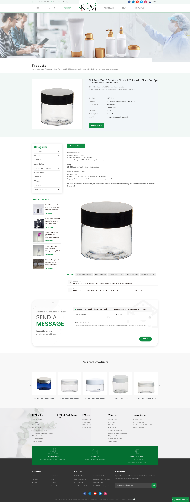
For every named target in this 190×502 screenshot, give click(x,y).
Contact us (139, 8)
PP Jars (37, 181)
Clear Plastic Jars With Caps (101, 479)
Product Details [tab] (76, 146)
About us (52, 8)
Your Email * (120, 315)
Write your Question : (82, 323)
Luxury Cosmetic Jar (99, 476)
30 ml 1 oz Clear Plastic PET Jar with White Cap (95, 399)
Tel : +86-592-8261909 (42, 2)
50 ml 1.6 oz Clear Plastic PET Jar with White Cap (120, 399)
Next (160, 386)
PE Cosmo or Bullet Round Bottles (117, 433)
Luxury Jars (38, 177)
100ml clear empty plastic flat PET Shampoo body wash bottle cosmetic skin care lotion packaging (52, 234)
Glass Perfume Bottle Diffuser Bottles (143, 425)
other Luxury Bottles (138, 428)
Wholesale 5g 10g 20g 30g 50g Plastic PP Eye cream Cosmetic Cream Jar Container (52, 262)
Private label (109, 8)
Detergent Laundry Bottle (115, 439)
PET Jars (41, 69)
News (124, 8)
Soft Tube (37, 185)
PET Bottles (38, 151)
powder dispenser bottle (81, 486)
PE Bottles (37, 160)
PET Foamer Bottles (37, 439)
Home (38, 8)
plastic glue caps (79, 476)
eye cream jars (100, 274)
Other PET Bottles (37, 441)
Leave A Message (182, 500)
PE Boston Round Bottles (115, 430)
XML (116, 499)
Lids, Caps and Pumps (42, 168)
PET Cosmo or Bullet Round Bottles (42, 433)
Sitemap (53, 483)
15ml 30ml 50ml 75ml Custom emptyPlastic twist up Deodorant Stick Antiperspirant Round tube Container (53, 207)
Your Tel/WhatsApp (82, 315)
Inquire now (95, 126)
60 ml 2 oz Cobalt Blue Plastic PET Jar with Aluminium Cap (44, 399)
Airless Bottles (39, 172)
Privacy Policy (55, 486)
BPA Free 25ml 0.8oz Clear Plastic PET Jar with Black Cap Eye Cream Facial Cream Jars (115, 309)
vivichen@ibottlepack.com (97, 460)
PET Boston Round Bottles (39, 430)
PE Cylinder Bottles (113, 436)
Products (68, 8)
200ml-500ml (36, 425)
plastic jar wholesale (84, 274)
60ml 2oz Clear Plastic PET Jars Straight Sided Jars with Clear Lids (69, 399)
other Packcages (40, 189)
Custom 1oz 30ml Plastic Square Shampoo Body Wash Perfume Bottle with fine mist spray (52, 248)
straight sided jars (147, 274)
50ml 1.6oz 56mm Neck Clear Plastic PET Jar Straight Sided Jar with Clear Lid (146, 399)
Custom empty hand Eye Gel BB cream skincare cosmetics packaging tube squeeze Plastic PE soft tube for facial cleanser (53, 221)
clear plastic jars (132, 274)
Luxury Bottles (39, 164)
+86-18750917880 (140, 462)
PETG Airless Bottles (138, 422)
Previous (30, 386)
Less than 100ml (37, 419)
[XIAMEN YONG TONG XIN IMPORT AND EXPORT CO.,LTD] (88, 5)
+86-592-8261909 (138, 460)
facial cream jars (116, 274)
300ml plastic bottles (80, 479)
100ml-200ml (36, 422)
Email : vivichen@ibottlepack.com (63, 2)
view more (49, 213)
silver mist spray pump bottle (101, 486)
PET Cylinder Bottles (38, 436)
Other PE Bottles (112, 441)
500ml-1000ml (36, 428)
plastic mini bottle (98, 483)
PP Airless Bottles (137, 419)
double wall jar (78, 483)
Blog (52, 479)
